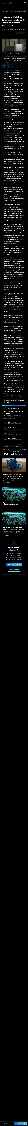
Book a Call (22, 1123)
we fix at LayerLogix (16, 91)
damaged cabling (15, 74)
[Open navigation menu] (24, 2)
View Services (14, 569)
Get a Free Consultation (19, 445)
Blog (7, 11)
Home (3, 11)
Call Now (8, 1123)
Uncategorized (21, 32)
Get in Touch (13, 564)
